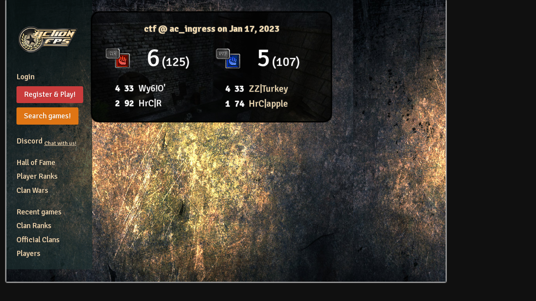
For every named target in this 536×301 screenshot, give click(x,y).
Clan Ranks (33, 225)
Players (28, 253)
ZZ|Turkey (268, 88)
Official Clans (38, 240)
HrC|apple (268, 103)
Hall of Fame (35, 162)
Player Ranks (37, 176)
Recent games (39, 212)
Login (25, 77)
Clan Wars (32, 190)
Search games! (47, 116)
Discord (46, 141)
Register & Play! (50, 94)
